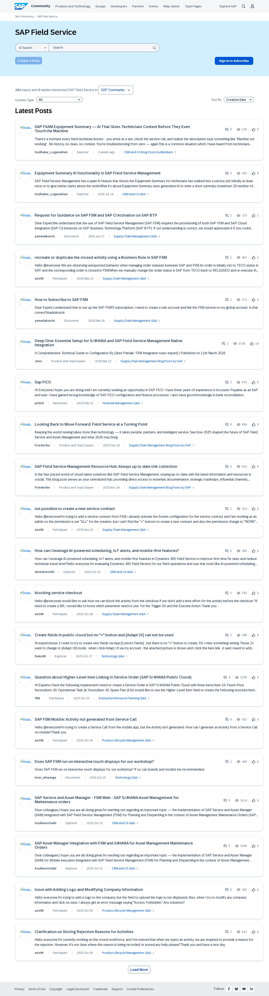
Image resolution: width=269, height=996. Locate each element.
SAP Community (24, 16)
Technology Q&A (112, 656)
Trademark (100, 989)
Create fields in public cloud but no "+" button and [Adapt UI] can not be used (104, 635)
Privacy (19, 989)
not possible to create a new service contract (75, 509)
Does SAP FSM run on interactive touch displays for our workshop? (94, 762)
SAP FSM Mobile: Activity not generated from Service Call (86, 720)
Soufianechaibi (45, 823)
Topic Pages (193, 6)
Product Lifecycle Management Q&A (126, 740)
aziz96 (39, 278)
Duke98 (40, 656)
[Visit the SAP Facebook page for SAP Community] (229, 989)
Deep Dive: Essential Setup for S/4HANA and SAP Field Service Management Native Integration (108, 343)
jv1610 (39, 403)
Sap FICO (43, 382)
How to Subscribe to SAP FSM (61, 300)
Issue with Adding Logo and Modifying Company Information (89, 890)
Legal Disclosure (77, 989)
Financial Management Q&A (121, 403)
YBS (37, 698)
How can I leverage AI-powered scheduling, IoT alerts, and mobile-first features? (107, 551)
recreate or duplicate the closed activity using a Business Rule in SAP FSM (101, 258)
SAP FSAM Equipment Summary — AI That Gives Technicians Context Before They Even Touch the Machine (112, 129)
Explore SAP (228, 6)
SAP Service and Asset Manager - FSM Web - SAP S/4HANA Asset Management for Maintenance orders (107, 800)
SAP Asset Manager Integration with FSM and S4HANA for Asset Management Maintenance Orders (114, 845)
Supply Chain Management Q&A (135, 236)
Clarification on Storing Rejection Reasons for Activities (84, 932)
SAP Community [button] (113, 90)
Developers (119, 6)
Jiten (38, 361)
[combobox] (104, 47)
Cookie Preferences (140, 989)
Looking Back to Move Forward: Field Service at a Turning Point (91, 424)
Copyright (56, 989)
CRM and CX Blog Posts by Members (148, 152)
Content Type (24, 100)
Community (40, 6)
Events (153, 6)
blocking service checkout (58, 593)
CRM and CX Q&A (134, 194)
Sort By (216, 99)
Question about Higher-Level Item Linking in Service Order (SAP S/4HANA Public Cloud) (113, 677)
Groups (100, 6)
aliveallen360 (44, 572)
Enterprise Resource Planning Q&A (122, 698)
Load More (139, 969)
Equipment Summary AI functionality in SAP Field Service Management (98, 173)
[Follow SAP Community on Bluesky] (236, 989)
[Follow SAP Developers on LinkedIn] (251, 989)
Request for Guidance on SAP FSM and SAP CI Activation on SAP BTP (96, 215)
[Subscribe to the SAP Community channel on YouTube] (244, 989)
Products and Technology (72, 6)
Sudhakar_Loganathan (51, 152)
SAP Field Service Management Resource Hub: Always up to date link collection (106, 467)
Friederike (42, 445)
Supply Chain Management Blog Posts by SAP (152, 361)
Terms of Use (37, 989)
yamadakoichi (45, 236)
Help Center (171, 6)
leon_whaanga (45, 777)
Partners (138, 6)
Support (117, 989)
